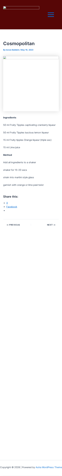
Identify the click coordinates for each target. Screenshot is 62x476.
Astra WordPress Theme (49, 467)
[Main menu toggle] (50, 14)
